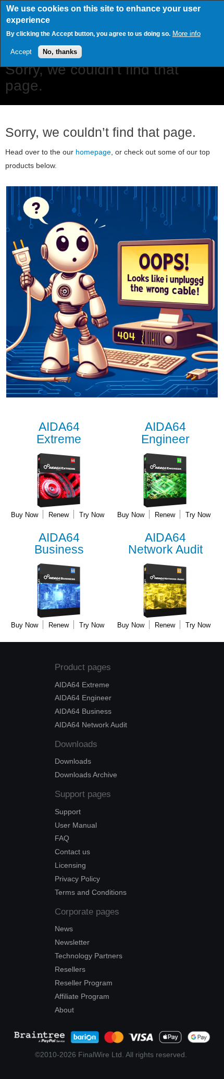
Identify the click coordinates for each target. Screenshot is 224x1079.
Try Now (91, 515)
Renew (58, 515)
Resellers (70, 969)
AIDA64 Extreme (82, 684)
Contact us (72, 851)
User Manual (76, 825)
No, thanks (60, 52)
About (64, 1010)
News (64, 928)
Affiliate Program (82, 996)
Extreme (58, 433)
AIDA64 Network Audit (91, 725)
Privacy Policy (77, 879)
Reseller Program (84, 983)
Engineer (165, 433)
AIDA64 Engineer (83, 697)
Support (68, 811)
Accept (21, 52)
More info (186, 33)
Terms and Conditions (91, 892)
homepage (93, 152)
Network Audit (165, 544)
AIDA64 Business (83, 711)
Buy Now (24, 515)
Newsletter (72, 942)
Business (59, 544)
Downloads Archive (86, 774)
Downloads (73, 761)
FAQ (62, 838)
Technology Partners (88, 956)
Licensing (70, 865)
